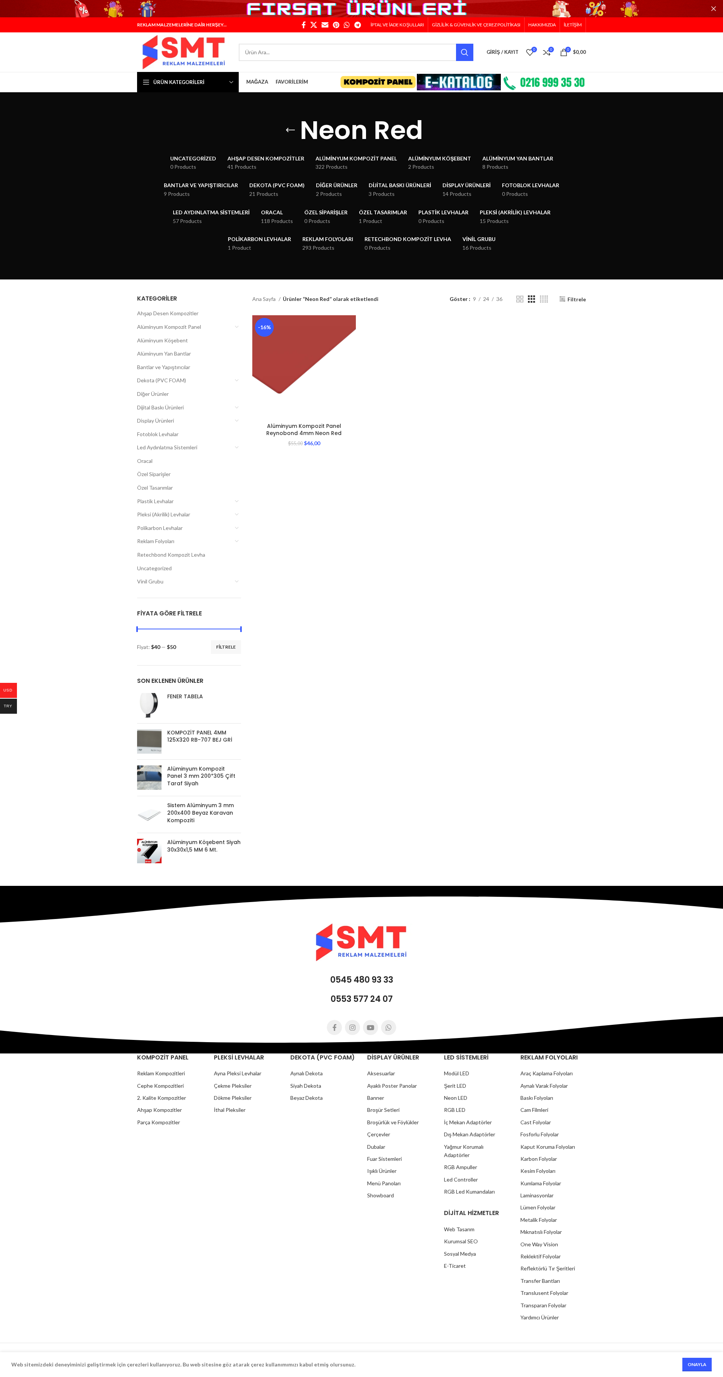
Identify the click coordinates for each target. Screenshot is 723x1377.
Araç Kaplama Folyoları (546, 1073)
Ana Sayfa (264, 299)
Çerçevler (378, 1134)
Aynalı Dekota (306, 1073)
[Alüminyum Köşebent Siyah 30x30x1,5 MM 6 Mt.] (149, 851)
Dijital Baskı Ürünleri (160, 407)
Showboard (380, 1195)
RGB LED (454, 1110)
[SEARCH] (464, 52)
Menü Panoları (384, 1183)
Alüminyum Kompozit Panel (169, 327)
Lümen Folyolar (537, 1207)
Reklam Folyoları (155, 541)
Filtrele (226, 647)
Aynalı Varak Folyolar (544, 1085)
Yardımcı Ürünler (539, 1317)
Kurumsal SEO (461, 1241)
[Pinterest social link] (336, 25)
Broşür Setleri (383, 1110)
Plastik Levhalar (155, 501)
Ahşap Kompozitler (159, 1110)
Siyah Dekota (305, 1085)
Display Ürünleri (155, 420)
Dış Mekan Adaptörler (469, 1134)
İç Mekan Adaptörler (468, 1122)
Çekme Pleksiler (233, 1085)
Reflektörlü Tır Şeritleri (547, 1268)
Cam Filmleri (534, 1110)
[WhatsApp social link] (347, 25)
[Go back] (290, 130)
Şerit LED (455, 1085)
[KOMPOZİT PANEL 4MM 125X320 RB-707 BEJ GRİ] (149, 741)
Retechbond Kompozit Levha (171, 554)
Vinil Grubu (150, 581)
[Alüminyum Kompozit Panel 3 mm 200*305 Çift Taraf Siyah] (149, 778)
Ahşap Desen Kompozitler (167, 313)
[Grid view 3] (531, 299)
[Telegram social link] (357, 25)
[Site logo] (184, 51)
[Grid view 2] (519, 299)
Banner (375, 1098)
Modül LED (456, 1073)
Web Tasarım (459, 1229)
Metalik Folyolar (538, 1220)
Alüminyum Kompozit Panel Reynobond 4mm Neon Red (304, 429)
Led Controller (461, 1179)
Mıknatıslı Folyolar (541, 1232)
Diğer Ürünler (153, 394)
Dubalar (376, 1146)
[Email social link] (325, 25)
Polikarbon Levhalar (160, 528)
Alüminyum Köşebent (162, 340)
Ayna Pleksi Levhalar (237, 1073)
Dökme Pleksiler (233, 1098)
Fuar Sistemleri (384, 1159)
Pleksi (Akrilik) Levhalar (163, 514)
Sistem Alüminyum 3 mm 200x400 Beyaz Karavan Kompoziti (200, 813)
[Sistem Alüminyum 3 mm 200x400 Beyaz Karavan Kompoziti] (149, 814)
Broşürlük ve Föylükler (393, 1122)
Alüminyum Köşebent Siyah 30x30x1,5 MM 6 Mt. (204, 846)
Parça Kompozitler (158, 1122)
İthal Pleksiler (230, 1110)
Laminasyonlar (537, 1195)
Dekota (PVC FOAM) (161, 380)
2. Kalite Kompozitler (161, 1098)
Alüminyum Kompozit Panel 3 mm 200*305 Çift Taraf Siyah (201, 776)
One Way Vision (539, 1244)
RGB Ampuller (460, 1167)
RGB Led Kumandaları (469, 1191)
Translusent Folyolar (544, 1293)
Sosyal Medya (460, 1253)
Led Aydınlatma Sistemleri (167, 447)
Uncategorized (154, 568)
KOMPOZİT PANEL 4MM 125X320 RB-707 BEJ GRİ (199, 736)
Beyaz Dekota (306, 1098)
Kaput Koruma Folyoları (547, 1146)
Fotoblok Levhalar (157, 434)
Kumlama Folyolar (540, 1183)
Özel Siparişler (154, 474)
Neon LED (455, 1098)
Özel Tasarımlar (155, 487)
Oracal (145, 461)
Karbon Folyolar (538, 1159)
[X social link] (313, 25)
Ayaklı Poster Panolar (392, 1085)
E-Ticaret (455, 1266)
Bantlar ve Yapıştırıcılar (163, 367)
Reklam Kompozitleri (161, 1073)
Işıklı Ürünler (382, 1171)
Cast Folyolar (535, 1122)
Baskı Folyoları (536, 1098)
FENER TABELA (185, 696)
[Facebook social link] (303, 25)
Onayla (697, 1364)
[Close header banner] (713, 8)
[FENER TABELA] (149, 705)
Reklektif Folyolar (540, 1256)
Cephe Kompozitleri (160, 1085)
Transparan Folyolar (543, 1305)
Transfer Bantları (540, 1281)
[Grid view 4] (544, 299)
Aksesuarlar (381, 1073)
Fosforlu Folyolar (539, 1134)
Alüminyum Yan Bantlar (164, 353)
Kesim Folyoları (537, 1171)
